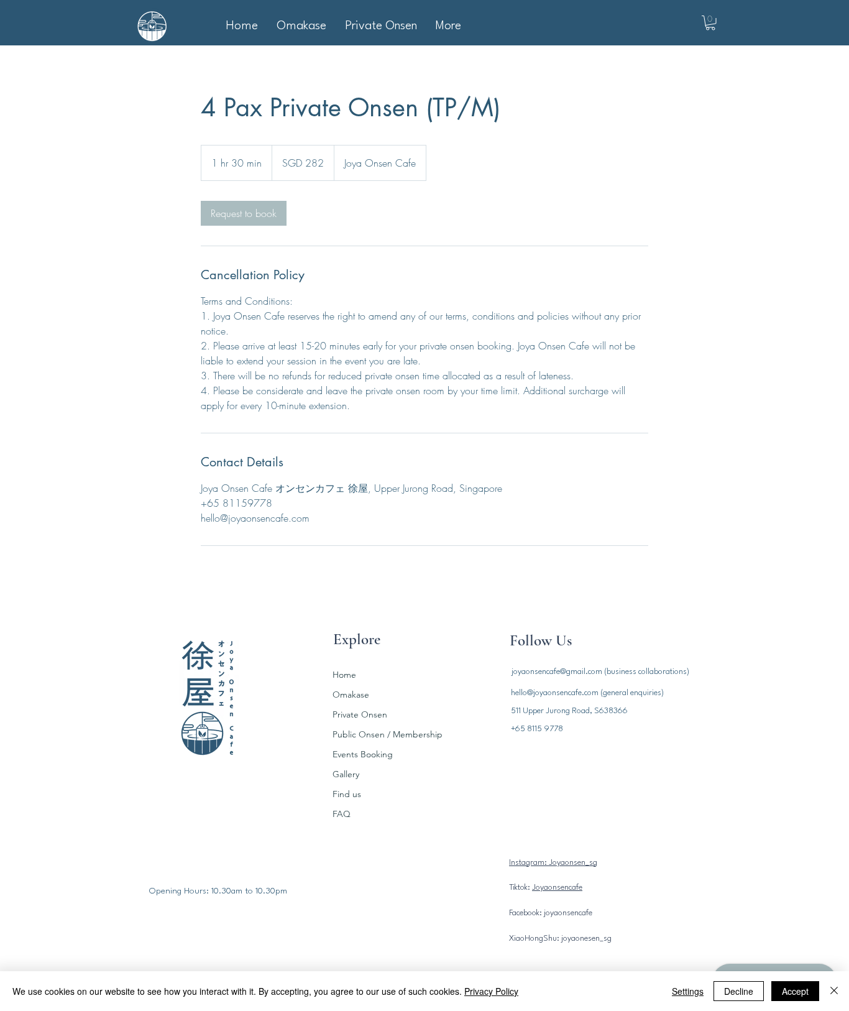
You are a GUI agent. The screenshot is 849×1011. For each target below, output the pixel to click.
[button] (710, 23)
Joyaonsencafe (557, 888)
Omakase (351, 694)
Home (344, 674)
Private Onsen (360, 714)
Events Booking (363, 754)
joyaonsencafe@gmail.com (557, 672)
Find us (347, 794)
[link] (244, 213)
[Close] (834, 991)
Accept (795, 991)
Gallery (346, 774)
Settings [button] (688, 991)
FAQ (342, 813)
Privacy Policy (491, 991)
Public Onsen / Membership (384, 734)
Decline (738, 991)
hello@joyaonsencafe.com (555, 693)
